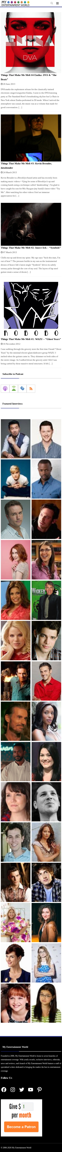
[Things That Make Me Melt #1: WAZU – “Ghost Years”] (31, 308)
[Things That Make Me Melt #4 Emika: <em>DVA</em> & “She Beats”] (31, 42)
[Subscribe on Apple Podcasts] (5, 389)
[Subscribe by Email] (22, 389)
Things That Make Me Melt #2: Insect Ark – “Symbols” (31, 247)
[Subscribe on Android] (13, 389)
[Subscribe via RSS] (31, 389)
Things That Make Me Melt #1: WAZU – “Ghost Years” (31, 339)
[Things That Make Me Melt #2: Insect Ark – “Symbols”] (31, 224)
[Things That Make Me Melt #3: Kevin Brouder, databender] (31, 138)
